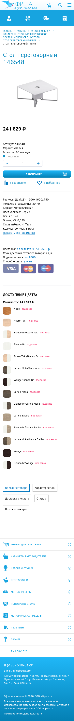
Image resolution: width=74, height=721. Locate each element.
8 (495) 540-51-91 (25, 8)
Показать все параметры (19, 233)
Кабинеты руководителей (28, 556)
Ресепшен (17, 627)
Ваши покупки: (49, 5)
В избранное (52, 183)
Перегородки (19, 580)
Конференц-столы (23, 604)
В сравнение (17, 183)
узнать (28, 261)
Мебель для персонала (26, 544)
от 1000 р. (32, 257)
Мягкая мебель (21, 592)
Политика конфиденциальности (23, 713)
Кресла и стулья (22, 568)
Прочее (15, 639)
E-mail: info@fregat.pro (17, 670)
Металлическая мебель (26, 615)
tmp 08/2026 (19, 651)
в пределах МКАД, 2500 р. (34, 249)
